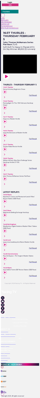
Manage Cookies (7, 348)
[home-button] (3, 8)
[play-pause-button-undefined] (4, 374)
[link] (9, 18)
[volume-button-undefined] (4, 384)
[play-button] (20, 76)
